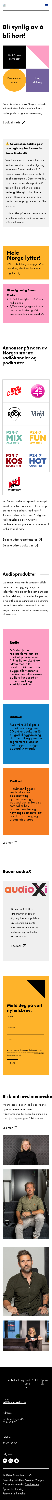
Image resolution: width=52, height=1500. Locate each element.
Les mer (8, 842)
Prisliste (35, 1380)
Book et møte (12, 122)
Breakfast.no (32, 1484)
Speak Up (44, 1381)
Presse (6, 1380)
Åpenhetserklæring (13, 1489)
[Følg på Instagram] (10, 1460)
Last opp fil (27, 1383)
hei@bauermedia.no (14, 1402)
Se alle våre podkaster (18, 545)
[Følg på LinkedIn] (16, 1460)
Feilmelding (17, 1380)
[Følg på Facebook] (5, 1460)
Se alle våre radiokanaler (20, 539)
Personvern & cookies (14, 1493)
